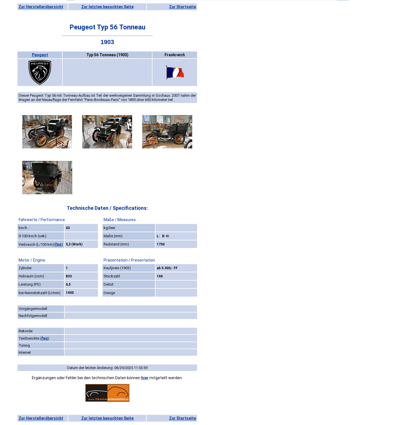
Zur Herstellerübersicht (41, 7)
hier (144, 378)
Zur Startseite (182, 7)
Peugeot (40, 55)
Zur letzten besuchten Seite (107, 7)
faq (58, 244)
